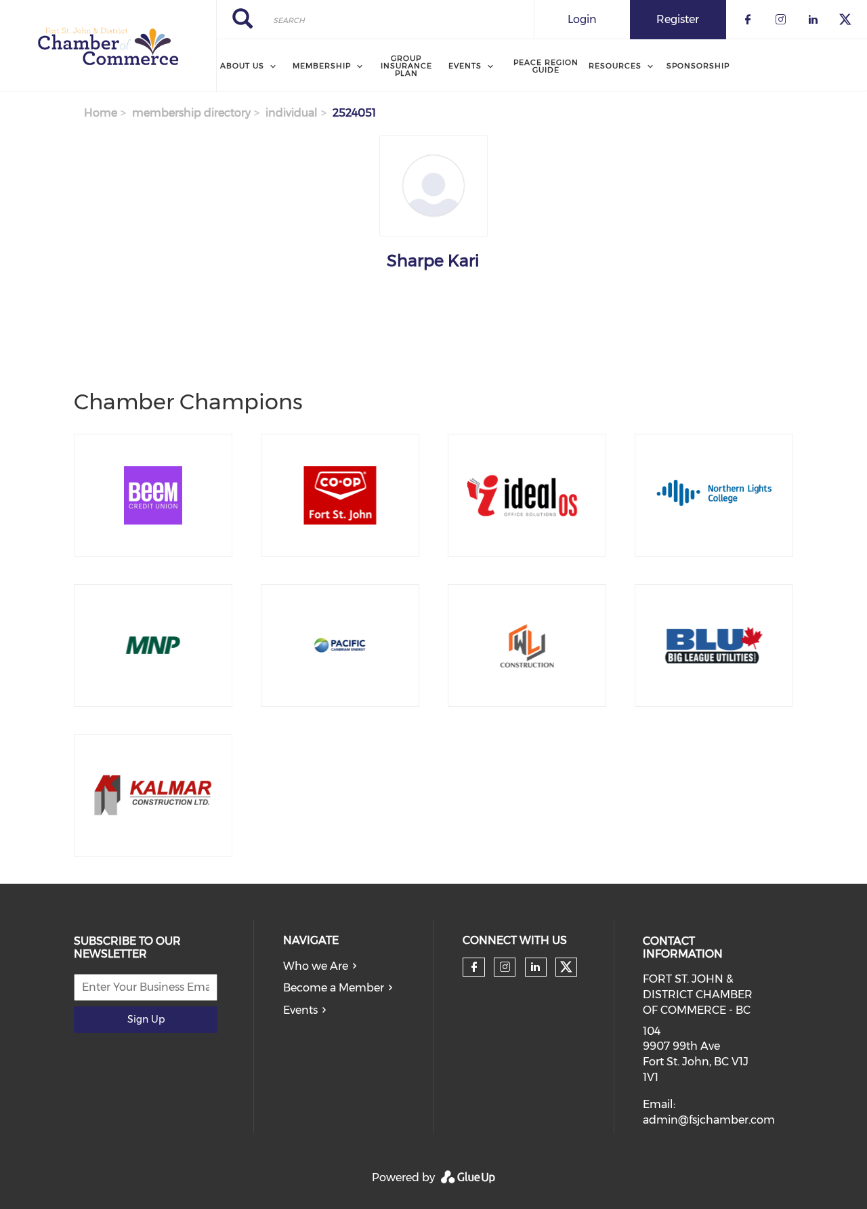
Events (300, 1010)
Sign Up (146, 1019)
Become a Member (333, 987)
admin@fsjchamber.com (709, 1119)
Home (100, 112)
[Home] (108, 46)
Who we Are (315, 966)
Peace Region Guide (545, 66)
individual (292, 112)
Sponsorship (698, 65)
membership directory (191, 112)
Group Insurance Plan (406, 66)
